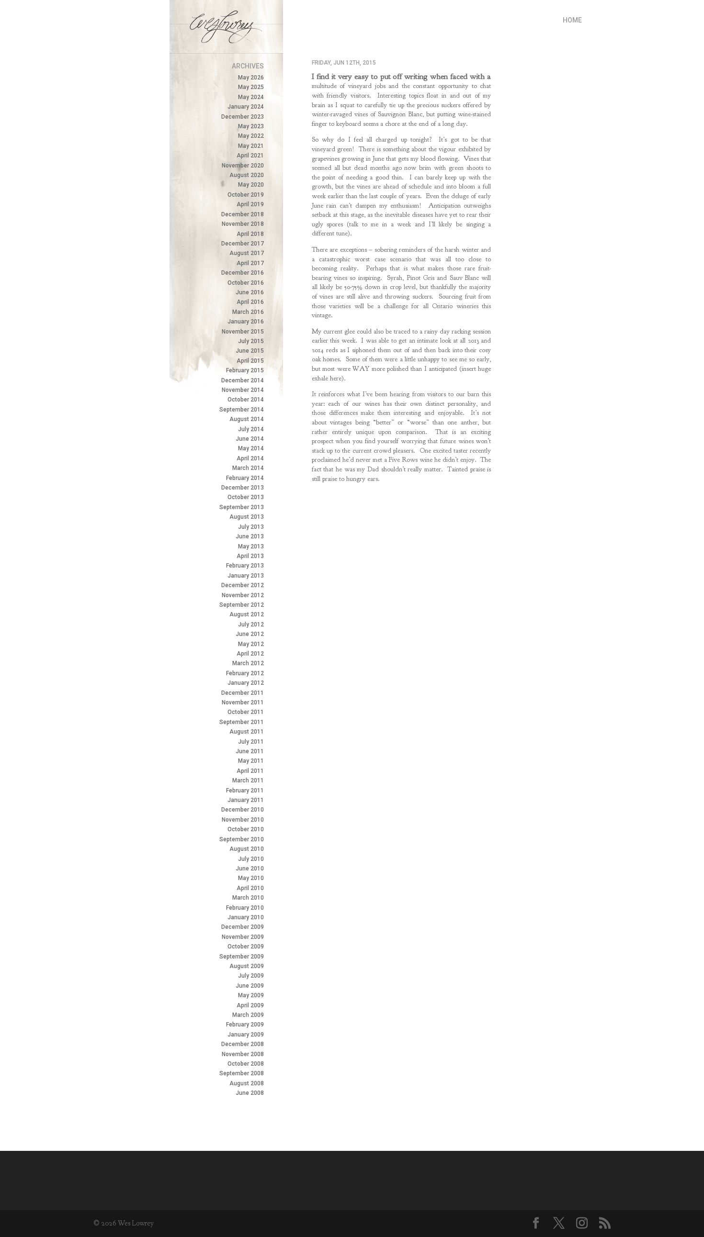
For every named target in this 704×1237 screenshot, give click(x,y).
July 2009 (251, 975)
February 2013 (245, 565)
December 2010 (242, 809)
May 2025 (251, 87)
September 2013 (241, 507)
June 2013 (250, 536)
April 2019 (250, 204)
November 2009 (243, 937)
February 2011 (245, 790)
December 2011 (242, 693)
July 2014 (251, 429)
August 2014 (246, 419)
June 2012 (250, 634)
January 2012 (245, 683)
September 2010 (241, 839)
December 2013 (242, 487)
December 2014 (242, 380)
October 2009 (245, 946)
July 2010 (251, 859)
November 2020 (243, 165)
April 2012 (250, 653)
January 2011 (245, 800)
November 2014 (243, 390)
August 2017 (246, 253)
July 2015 (251, 341)
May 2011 (251, 761)
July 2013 (251, 527)
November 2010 (243, 819)
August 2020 (246, 175)
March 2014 (248, 468)
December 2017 (242, 243)
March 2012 (248, 663)
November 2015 (243, 331)
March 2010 (248, 897)
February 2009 (245, 1024)
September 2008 (241, 1073)
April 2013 (250, 556)
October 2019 (245, 194)
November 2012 (243, 595)
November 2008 (243, 1054)
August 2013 (246, 516)
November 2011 (243, 702)
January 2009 (245, 1034)
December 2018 (242, 214)
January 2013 (245, 575)
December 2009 (242, 927)
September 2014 (241, 409)
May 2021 (251, 146)
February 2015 (245, 370)
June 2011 (250, 751)
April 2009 (250, 1005)
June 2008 (250, 1093)
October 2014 (245, 399)
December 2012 (242, 585)
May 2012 (251, 644)
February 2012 (245, 673)
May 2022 (251, 136)
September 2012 (241, 605)
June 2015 (250, 350)
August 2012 (246, 614)
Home (572, 20)
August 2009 (246, 966)
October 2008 (245, 1063)
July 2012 (251, 624)
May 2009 (251, 995)
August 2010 (246, 849)
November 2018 (243, 224)
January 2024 (245, 106)
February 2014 (245, 478)
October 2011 (245, 712)
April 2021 (250, 155)
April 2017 (250, 263)
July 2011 (251, 741)
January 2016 (245, 321)
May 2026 (251, 77)
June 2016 (250, 292)
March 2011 (248, 780)
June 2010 (250, 868)
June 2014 (250, 438)
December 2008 (242, 1044)
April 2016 (250, 302)
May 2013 (251, 546)
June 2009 (250, 985)
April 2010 (250, 888)
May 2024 (251, 97)
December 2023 (242, 116)
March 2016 (248, 312)
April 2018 (250, 234)
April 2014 (250, 458)
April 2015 (250, 360)
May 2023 (251, 126)
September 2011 (241, 722)
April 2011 (250, 771)
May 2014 (251, 448)
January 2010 (245, 917)
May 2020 (251, 184)
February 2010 (245, 907)
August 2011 (246, 731)
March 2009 (248, 1015)
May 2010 (251, 878)
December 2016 (242, 272)
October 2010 (245, 829)
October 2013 (245, 497)
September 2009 (241, 956)
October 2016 (245, 282)
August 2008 (246, 1083)
